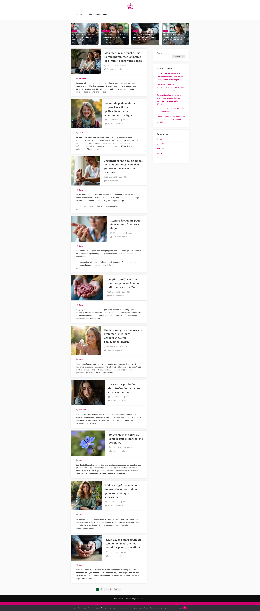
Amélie (124, 65)
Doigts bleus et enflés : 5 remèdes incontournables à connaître (126, 439)
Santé (98, 14)
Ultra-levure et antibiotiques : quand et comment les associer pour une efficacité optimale (174, 37)
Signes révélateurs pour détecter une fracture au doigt (125, 224)
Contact (143, 599)
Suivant (117, 589)
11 (110, 589)
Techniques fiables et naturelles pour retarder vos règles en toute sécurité (115, 37)
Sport (105, 14)
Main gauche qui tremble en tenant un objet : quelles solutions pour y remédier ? (145, 37)
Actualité (160, 139)
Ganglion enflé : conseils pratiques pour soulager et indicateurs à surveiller (123, 283)
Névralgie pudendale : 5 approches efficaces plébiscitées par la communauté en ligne (170, 87)
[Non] (257, 608)
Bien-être (79, 14)
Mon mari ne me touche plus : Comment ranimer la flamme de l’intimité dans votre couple (123, 57)
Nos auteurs (118, 599)
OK (185, 608)
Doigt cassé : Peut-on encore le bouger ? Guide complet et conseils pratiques (83, 37)
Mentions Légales (131, 599)
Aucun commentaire (114, 69)
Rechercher (161, 53)
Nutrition (89, 14)
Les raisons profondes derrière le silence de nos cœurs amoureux (124, 388)
